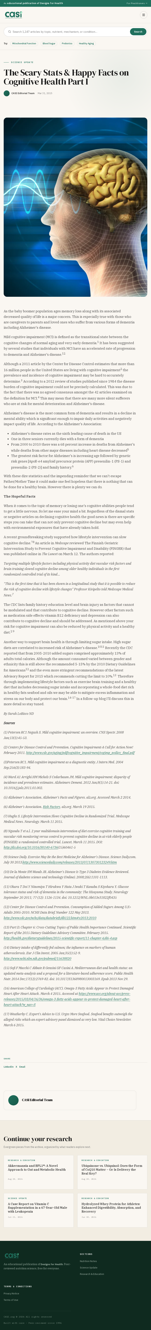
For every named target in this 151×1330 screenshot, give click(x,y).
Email (22, 1066)
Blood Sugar (49, 43)
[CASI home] (14, 15)
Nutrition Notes (88, 1261)
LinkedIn (8, 1066)
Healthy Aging (86, 43)
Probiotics (67, 43)
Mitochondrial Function (24, 43)
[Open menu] (143, 15)
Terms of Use (11, 1300)
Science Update (88, 1267)
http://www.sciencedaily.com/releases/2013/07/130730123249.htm (69, 862)
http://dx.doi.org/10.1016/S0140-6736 (31, 847)
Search (138, 31)
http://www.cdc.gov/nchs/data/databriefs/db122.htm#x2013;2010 (50, 918)
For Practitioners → (137, 3)
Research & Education (92, 1274)
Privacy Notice (11, 1293)
